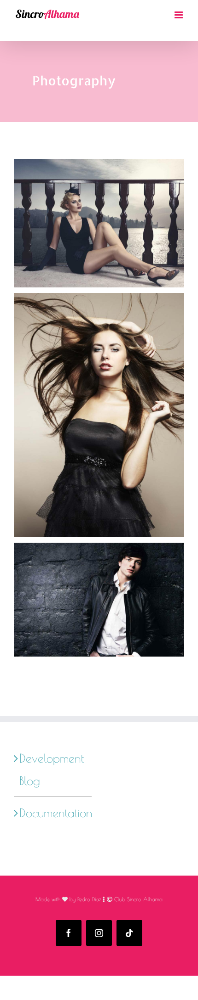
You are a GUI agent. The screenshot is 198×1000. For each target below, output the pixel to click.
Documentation (53, 813)
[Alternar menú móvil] (179, 15)
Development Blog (51, 769)
